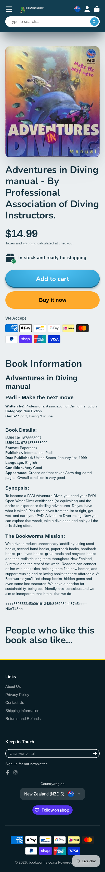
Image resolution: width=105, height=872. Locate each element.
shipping (29, 243)
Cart (97, 9)
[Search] (94, 21)
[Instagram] (15, 772)
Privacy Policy (17, 694)
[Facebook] (7, 772)
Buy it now (52, 300)
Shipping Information (22, 710)
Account (87, 9)
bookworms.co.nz (43, 862)
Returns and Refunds (23, 718)
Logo (32, 9)
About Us (13, 686)
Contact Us (14, 702)
